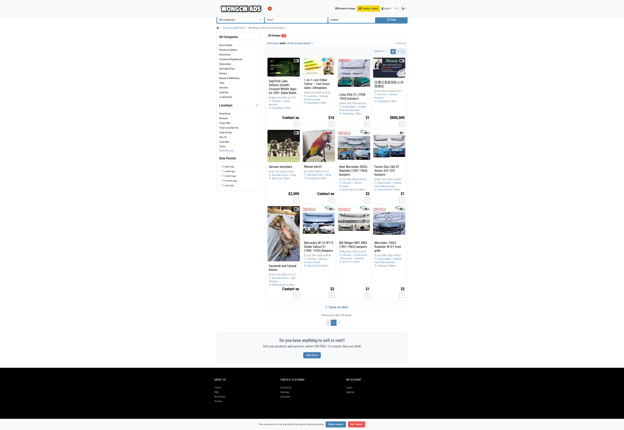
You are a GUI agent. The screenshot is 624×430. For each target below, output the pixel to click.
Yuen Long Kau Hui (228, 127)
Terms (217, 387)
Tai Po (222, 146)
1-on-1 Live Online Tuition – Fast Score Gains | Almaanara (317, 84)
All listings (276, 35)
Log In (349, 387)
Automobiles (349, 106)
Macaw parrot (313, 167)
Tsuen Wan (225, 123)
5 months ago (230, 180)
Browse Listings (346, 8)
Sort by (379, 51)
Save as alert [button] (338, 307)
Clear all (401, 43)
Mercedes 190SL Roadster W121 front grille (387, 247)
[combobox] (240, 20)
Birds (328, 175)
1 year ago (228, 185)
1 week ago (229, 171)
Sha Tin (223, 137)
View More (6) (226, 150)
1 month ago (229, 176)
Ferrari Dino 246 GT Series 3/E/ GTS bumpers (386, 170)
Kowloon (223, 118)
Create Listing (369, 8)
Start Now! (312, 355)
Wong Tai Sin (314, 265)
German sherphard (280, 167)
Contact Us (286, 387)
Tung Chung (225, 132)
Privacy (218, 401)
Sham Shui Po (349, 189)
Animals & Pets (280, 175)
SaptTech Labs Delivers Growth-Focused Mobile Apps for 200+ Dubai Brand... (283, 87)
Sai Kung (382, 265)
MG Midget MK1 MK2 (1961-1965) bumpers (353, 245)
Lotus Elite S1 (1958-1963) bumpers (352, 96)
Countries (285, 396)
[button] (396, 9)
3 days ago (228, 166)
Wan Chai (277, 178)
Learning (312, 96)
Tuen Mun (224, 142)
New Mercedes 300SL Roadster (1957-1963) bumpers (353, 170)
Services (276, 101)
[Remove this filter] (257, 105)
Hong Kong (224, 113)
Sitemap (284, 392)
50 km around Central (299, 43)
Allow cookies (335, 424)
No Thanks (356, 424)
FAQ (216, 392)
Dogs (293, 175)
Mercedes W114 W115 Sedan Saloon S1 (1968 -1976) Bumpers (318, 247)
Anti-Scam (220, 396)
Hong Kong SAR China (234, 27)
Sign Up (350, 392)
